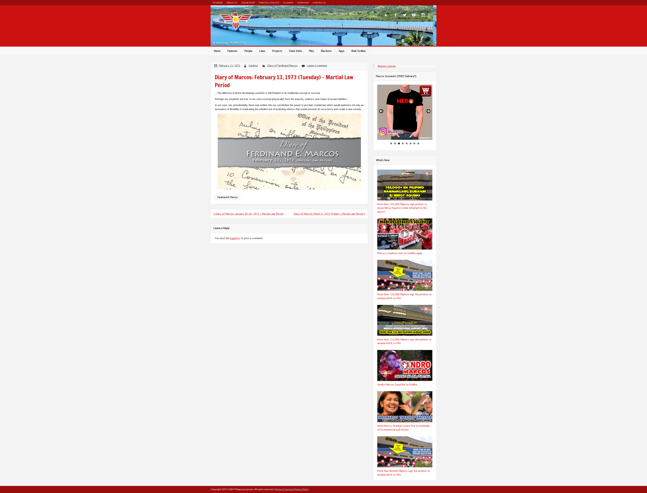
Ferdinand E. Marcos (227, 197)
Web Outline (358, 50)
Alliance (288, 2)
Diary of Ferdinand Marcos (282, 65)
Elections (326, 50)
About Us (231, 2)
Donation (303, 2)
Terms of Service (284, 489)
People (248, 50)
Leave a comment (317, 65)
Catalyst (253, 65)
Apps (341, 50)
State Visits (295, 50)
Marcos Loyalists (269, 2)
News (217, 50)
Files (311, 50)
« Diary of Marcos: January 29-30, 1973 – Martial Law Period (248, 213)
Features (232, 50)
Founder (217, 2)
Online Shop (248, 2)
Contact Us (319, 2)
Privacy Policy (301, 489)
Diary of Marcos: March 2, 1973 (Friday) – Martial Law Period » (329, 213)
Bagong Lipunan (387, 66)
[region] (405, 112)
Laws (262, 50)
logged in (235, 238)
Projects (277, 50)
